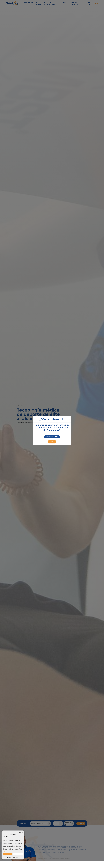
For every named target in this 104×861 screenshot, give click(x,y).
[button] (13, 857)
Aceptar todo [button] (7, 854)
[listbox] (20, 832)
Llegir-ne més (6, 851)
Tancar (52, 441)
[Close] (69, 419)
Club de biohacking (52, 436)
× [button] (22, 832)
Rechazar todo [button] (18, 854)
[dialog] (13, 844)
